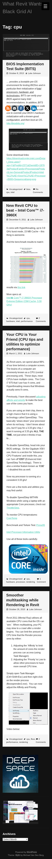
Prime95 (40, 525)
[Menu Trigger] (45, 6)
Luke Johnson (34, 73)
